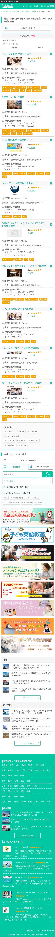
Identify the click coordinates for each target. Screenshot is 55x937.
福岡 (4, 801)
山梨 (48, 770)
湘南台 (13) (34, 440)
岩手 (18, 765)
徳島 (22, 796)
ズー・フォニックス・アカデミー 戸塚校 (22, 383)
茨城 (30, 770)
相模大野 (36, 498)
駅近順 (40, 48)
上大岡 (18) (10, 445)
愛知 (4, 775)
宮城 (30, 765)
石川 (16, 781)
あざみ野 (39, 502)
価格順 (14, 48)
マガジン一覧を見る (27, 743)
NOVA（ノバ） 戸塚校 (13, 97)
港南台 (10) (22, 445)
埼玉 (18, 770)
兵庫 (10, 786)
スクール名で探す (42, 467)
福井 (28, 781)
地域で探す (16, 467)
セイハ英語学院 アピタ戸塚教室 (17, 309)
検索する (47, 476)
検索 (36, 6)
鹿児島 (17, 801)
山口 (16, 791)
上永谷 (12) (10, 440)
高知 (16, 796)
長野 (10, 781)
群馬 (36, 770)
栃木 (42, 770)
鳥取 (22, 791)
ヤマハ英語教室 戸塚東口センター (18, 140)
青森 (11, 765)
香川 (10, 796)
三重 (16, 775)
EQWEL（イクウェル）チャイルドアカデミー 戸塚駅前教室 (24, 224)
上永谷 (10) (33, 431)
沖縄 (48, 801)
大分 (36, 801)
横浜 (6, 498)
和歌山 (35, 786)
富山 (22, 781)
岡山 (10, 791)
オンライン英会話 (48, 6)
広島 (4, 791)
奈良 (28, 786)
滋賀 (22, 786)
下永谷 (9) (10, 431)
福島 (42, 765)
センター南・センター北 (12, 502)
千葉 (24, 770)
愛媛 (4, 796)
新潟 (4, 781)
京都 (16, 786)
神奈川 (10, 770)
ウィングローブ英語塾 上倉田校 (17, 183)
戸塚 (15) (21, 431)
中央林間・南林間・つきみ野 (21, 498)
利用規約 (30, 930)
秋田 (24, 765)
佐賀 (30, 801)
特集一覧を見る (27, 698)
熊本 (10, 801)
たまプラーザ (28, 502)
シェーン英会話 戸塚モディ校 (16, 54)
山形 (36, 765)
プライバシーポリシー (45, 930)
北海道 (4, 765)
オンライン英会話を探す (29, 460)
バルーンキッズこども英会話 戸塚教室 (20, 348)
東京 (4, 770)
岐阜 (22, 775)
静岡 (10, 775)
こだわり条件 (9, 481)
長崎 (24, 801)
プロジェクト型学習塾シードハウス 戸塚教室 (24, 265)
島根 (28, 791)
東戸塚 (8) (22, 440)
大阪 (4, 786)
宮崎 (42, 801)
